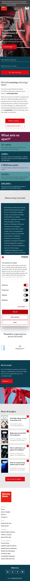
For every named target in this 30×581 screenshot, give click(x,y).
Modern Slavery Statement (9, 548)
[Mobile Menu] (27, 8)
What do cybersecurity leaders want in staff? (17, 464)
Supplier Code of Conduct (8, 546)
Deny (15, 322)
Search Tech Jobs (6, 537)
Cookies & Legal (5, 553)
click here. (19, 5)
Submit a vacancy (6, 534)
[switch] (26, 290)
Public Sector (5, 526)
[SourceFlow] (16, 578)
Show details (21, 306)
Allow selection (15, 317)
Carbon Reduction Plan (8, 558)
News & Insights (5, 512)
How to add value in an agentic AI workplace (17, 449)
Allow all (15, 312)
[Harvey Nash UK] (4, 7)
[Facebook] (17, 572)
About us (3, 514)
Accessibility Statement (8, 556)
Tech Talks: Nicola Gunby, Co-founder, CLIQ (18, 419)
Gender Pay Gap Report (8, 551)
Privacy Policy (5, 543)
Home (2, 509)
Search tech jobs (16, 72)
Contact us (4, 517)
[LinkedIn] (7, 572)
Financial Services (6, 523)
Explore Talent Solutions (8, 532)
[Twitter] (12, 572)
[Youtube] (22, 572)
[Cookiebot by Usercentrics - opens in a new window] (21, 257)
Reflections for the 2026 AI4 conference (18, 434)
